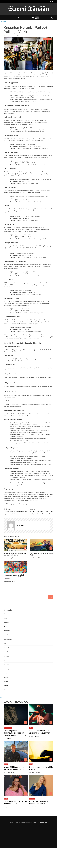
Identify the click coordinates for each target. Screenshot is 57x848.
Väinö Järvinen (35, 736)
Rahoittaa (6, 652)
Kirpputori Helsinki (29, 504)
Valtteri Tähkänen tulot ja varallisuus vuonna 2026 (14, 768)
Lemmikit (6, 635)
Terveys (6, 673)
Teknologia (7, 669)
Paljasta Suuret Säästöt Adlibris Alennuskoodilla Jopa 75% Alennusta (14, 576)
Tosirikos (6, 677)
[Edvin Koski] (11, 525)
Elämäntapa (3, 21)
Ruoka (5, 660)
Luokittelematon (8, 639)
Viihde (5, 690)
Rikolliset (6, 656)
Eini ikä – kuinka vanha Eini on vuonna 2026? (15, 802)
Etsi (5, 594)
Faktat (5, 618)
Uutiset (6, 685)
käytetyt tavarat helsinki (16, 504)
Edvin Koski (25, 36)
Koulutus (6, 626)
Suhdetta (6, 664)
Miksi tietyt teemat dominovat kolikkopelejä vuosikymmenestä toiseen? (15, 732)
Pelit (5, 643)
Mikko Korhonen (10, 772)
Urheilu (6, 681)
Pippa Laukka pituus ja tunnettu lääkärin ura (38, 802)
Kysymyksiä (7, 630)
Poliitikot (6, 647)
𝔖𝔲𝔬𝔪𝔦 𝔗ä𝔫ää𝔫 (28, 8)
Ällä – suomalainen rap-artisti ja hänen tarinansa (39, 731)
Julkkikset (6, 622)
